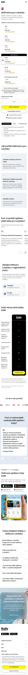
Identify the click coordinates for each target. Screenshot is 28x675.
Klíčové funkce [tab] (6, 123)
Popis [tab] (14, 123)
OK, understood (14, 667)
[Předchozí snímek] (20, 252)
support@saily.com (21, 382)
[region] (14, 345)
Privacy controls (14, 671)
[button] (7, 326)
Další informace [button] (14, 615)
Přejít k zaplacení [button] (14, 107)
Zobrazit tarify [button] (19, 372)
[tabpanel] (14, 131)
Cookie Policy (11, 662)
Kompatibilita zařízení (14, 111)
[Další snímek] (25, 252)
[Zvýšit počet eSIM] (25, 101)
